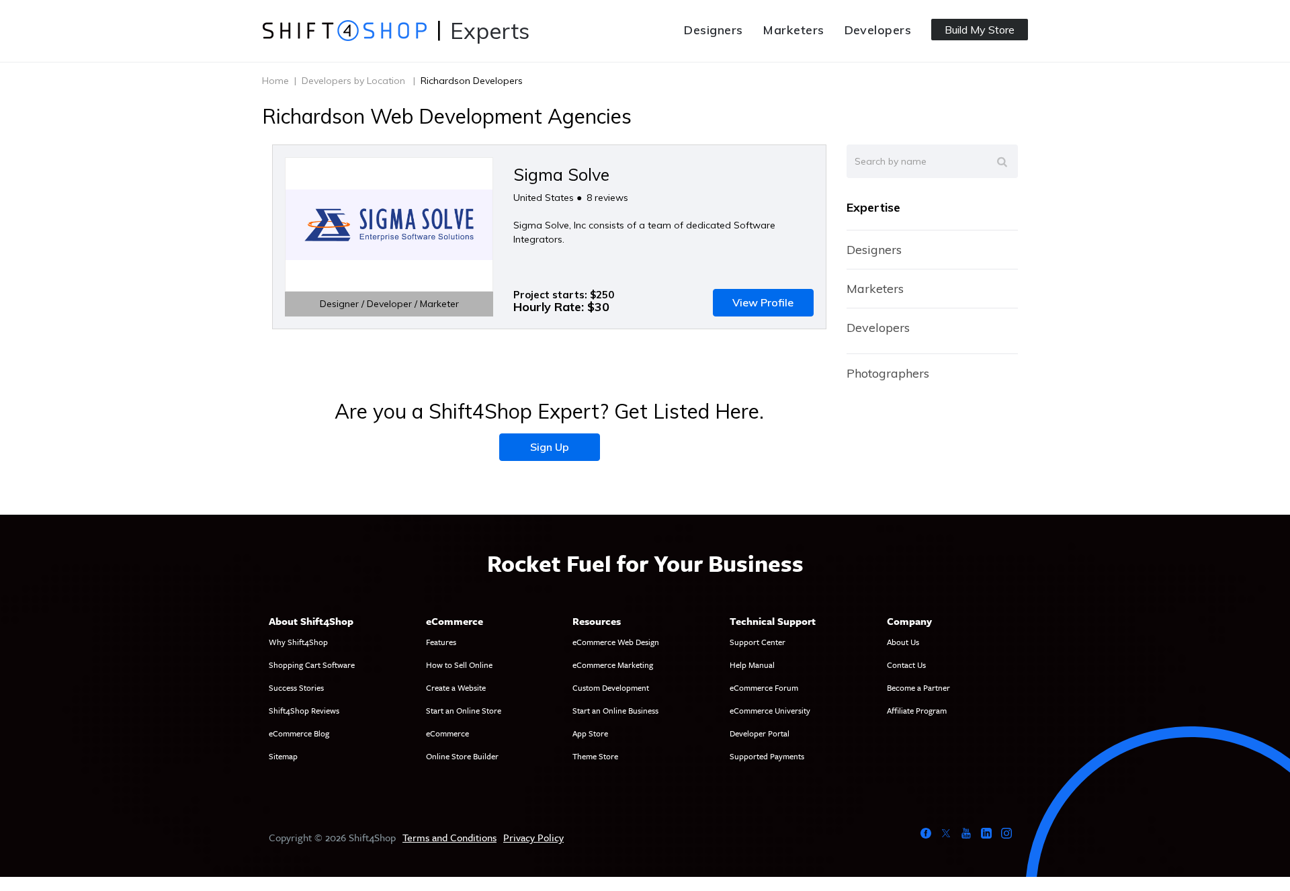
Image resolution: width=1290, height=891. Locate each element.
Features (441, 642)
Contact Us (906, 665)
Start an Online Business (615, 710)
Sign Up (549, 447)
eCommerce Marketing (612, 665)
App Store (590, 733)
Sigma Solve (561, 174)
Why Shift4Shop (298, 642)
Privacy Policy (533, 837)
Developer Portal (759, 733)
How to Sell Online (459, 665)
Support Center (757, 642)
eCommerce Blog (299, 733)
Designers (713, 30)
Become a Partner (918, 687)
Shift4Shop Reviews (304, 710)
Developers (878, 30)
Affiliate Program (917, 710)
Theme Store (595, 756)
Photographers (888, 373)
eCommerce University (770, 710)
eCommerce (447, 733)
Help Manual (752, 665)
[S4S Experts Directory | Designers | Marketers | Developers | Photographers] (344, 30)
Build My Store (980, 29)
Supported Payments (767, 756)
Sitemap (283, 756)
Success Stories (296, 687)
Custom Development (610, 687)
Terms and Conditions (449, 837)
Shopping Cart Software (312, 665)
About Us (903, 642)
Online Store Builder (462, 756)
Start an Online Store (463, 710)
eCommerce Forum (764, 687)
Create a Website (456, 687)
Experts (489, 30)
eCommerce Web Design (615, 642)
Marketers (793, 30)
